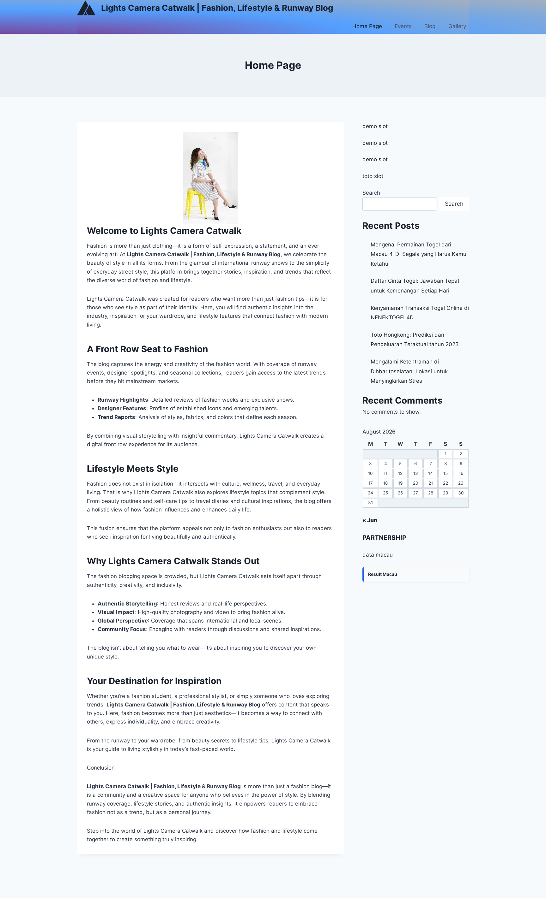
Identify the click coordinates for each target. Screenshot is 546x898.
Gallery (457, 26)
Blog (429, 26)
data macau (377, 555)
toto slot (372, 176)
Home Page (367, 26)
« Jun (369, 520)
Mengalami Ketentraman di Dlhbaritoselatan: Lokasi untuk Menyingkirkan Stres (409, 371)
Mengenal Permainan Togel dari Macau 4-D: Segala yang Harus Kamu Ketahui (418, 254)
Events (403, 26)
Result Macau (382, 574)
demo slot (375, 126)
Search (371, 193)
